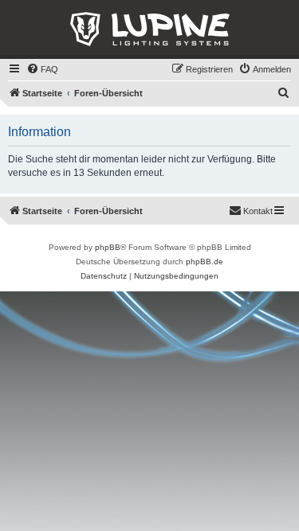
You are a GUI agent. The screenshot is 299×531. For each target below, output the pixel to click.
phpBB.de (204, 261)
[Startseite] (149, 29)
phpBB (107, 247)
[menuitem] (42, 69)
